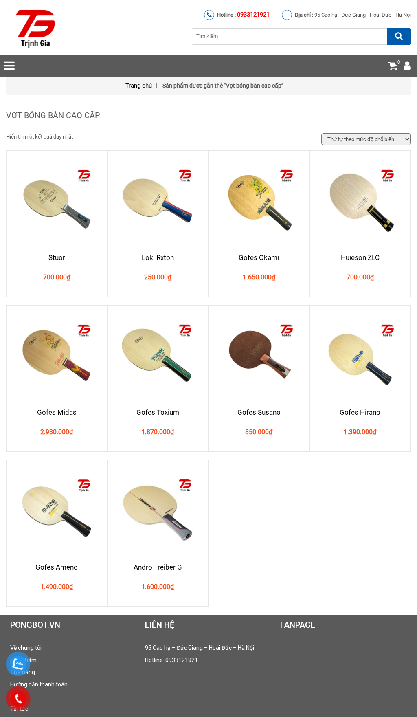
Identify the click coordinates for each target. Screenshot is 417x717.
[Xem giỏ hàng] (392, 67)
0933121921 (253, 14)
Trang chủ (138, 85)
